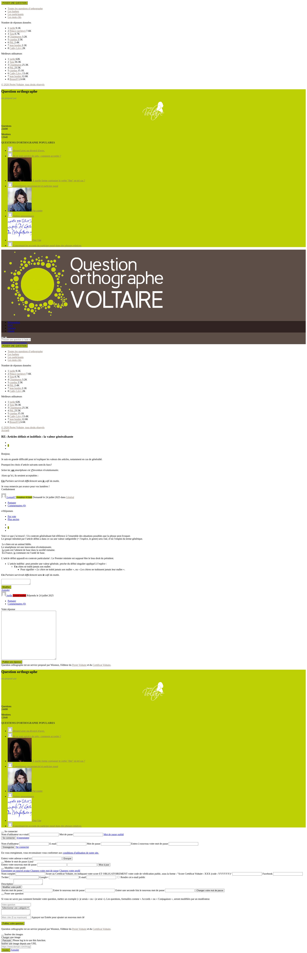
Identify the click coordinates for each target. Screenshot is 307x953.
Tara (12, 33)
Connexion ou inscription (14, 342)
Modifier (6, 587)
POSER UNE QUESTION (14, 3)
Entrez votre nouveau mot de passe (18, 864)
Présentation (14, 322)
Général (70, 497)
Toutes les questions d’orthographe (25, 8)
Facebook (267, 873)
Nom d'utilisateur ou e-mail (15, 834)
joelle (13, 28)
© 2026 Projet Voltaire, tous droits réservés (22, 84)
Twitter (4, 877)
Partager (12, 502)
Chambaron (16, 36)
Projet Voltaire (79, 665)
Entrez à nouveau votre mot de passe (150, 843)
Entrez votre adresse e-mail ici (16, 858)
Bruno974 (15, 79)
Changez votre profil (69, 870)
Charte (11, 331)
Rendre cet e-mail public (133, 877)
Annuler (5, 590)
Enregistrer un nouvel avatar (15, 870)
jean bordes (16, 45)
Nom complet (8, 873)
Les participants (16, 14)
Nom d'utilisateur (10, 843)
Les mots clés (14, 17)
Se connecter (22, 847)
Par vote (12, 516)
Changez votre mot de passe (44, 870)
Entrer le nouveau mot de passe (69, 890)
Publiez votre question (13, 923)
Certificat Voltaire (101, 665)
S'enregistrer (23, 837)
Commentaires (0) (17, 505)
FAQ (10, 325)
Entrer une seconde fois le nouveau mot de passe (139, 890)
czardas (14, 39)
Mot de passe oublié (114, 834)
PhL (12, 42)
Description (7, 884)
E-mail (53, 843)
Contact (12, 328)
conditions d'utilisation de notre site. (81, 852)
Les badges (13, 11)
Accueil (5, 430)
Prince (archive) (18, 31)
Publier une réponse (12, 662)
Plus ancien (13, 519)
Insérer (6, 950)
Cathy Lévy (16, 48)
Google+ (43, 877)
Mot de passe (66, 834)
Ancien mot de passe (11, 890)
